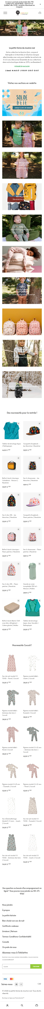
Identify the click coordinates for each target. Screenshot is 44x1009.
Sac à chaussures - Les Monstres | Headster (31, 479)
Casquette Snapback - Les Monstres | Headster (31, 444)
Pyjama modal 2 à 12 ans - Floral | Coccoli (32, 785)
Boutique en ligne (7, 998)
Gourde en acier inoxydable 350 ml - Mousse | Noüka (30, 586)
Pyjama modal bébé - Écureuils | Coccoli (31, 711)
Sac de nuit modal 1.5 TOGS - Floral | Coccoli (10, 677)
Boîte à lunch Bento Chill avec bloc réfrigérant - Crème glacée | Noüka (11, 623)
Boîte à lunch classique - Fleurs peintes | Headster (11, 550)
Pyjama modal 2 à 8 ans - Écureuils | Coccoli (11, 785)
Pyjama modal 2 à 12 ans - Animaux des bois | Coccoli (32, 749)
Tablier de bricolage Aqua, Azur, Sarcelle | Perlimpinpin (30, 623)
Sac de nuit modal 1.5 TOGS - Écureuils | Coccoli (32, 820)
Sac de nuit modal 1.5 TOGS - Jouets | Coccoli (31, 856)
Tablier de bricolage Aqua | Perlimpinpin (11, 444)
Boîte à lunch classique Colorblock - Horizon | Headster (10, 480)
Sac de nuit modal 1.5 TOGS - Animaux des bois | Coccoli (11, 857)
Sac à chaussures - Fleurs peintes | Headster (32, 550)
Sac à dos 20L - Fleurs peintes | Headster (10, 585)
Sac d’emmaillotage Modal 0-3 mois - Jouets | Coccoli (11, 821)
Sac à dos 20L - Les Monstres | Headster (9, 516)
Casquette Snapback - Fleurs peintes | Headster (32, 516)
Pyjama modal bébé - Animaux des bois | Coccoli (10, 712)
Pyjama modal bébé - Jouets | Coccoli (31, 677)
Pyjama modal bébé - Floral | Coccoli (10, 748)
